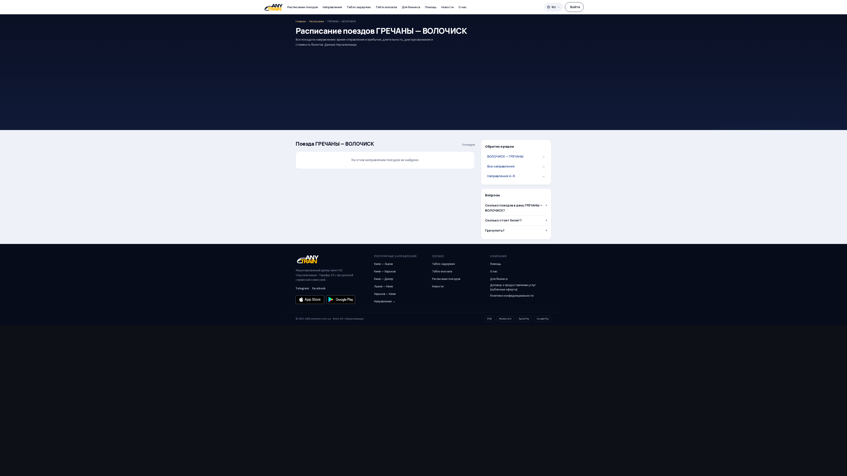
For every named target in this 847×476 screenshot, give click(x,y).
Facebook (318, 288)
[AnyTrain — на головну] (273, 7)
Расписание (316, 21)
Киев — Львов (383, 264)
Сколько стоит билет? (503, 220)
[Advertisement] (423, 81)
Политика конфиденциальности (512, 296)
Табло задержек (359, 7)
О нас (463, 7)
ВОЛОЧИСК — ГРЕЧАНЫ (516, 156)
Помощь (431, 7)
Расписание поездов (302, 7)
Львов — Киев (383, 286)
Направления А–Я (516, 176)
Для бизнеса (411, 7)
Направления (332, 7)
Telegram (302, 288)
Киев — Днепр (383, 279)
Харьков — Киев (385, 294)
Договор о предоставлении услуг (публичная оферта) (513, 287)
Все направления (516, 166)
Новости (447, 7)
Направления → (384, 301)
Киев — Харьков (385, 271)
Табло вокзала (386, 7)
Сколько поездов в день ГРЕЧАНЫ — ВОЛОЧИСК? (513, 207)
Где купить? (494, 230)
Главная (301, 21)
